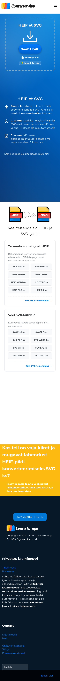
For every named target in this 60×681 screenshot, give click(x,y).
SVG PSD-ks (19, 355)
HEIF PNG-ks (41, 267)
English (8, 667)
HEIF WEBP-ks (18, 282)
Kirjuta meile (9, 634)
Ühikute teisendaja (13, 645)
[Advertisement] (30, 409)
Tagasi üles (47, 675)
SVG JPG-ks (41, 332)
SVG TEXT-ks (41, 355)
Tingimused (9, 567)
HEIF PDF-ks (18, 274)
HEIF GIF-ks (41, 274)
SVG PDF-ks (19, 340)
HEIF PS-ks (41, 290)
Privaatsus (8, 571)
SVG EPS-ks (41, 348)
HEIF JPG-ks (19, 267)
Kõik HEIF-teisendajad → (38, 300)
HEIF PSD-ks (18, 290)
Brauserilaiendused (13, 653)
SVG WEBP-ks (41, 340)
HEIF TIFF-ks (41, 282)
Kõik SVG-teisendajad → (38, 366)
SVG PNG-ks (19, 332)
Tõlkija (5, 649)
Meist (5, 638)
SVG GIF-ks (18, 348)
